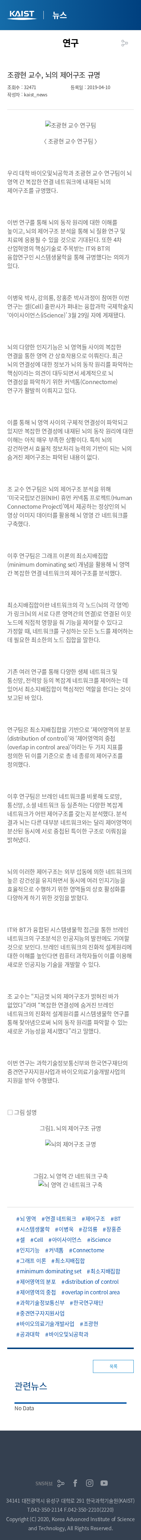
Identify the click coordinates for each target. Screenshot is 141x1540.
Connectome (88, 1250)
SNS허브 (44, 1483)
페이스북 (75, 1483)
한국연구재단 (88, 1302)
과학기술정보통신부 (42, 1302)
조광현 (91, 1323)
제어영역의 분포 (38, 1281)
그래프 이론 (33, 1260)
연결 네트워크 (60, 1218)
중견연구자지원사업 (42, 1313)
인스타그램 (89, 1483)
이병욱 (66, 1229)
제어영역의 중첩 (38, 1292)
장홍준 (113, 1229)
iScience (101, 1239)
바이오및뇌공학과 (69, 1334)
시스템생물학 (35, 1229)
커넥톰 (56, 1250)
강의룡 (89, 1229)
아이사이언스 (67, 1239)
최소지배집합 (70, 1260)
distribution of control (92, 1281)
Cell (38, 1239)
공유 (124, 43)
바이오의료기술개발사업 (47, 1323)
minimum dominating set (50, 1271)
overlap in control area (92, 1292)
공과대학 (30, 1334)
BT (117, 1218)
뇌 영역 (28, 1218)
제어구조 (95, 1218)
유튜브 (104, 1483)
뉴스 (59, 14)
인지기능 (30, 1250)
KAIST (23, 16)
